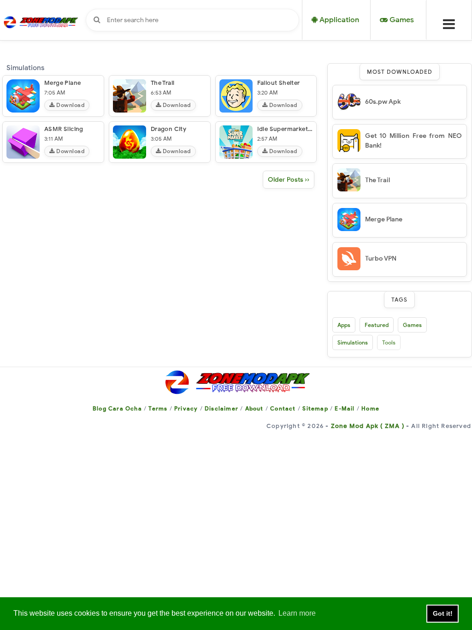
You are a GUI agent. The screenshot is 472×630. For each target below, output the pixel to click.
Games (412, 324)
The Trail (163, 83)
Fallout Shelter (278, 83)
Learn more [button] (297, 613)
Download (70, 104)
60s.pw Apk (383, 102)
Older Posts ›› (288, 180)
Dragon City (168, 129)
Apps (343, 324)
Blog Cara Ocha (117, 408)
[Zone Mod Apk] (236, 381)
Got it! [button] (443, 613)
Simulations (352, 342)
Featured (377, 324)
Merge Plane (62, 83)
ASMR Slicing (63, 129)
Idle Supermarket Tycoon (293, 129)
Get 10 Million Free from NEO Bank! (413, 140)
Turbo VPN (380, 258)
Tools (388, 342)
